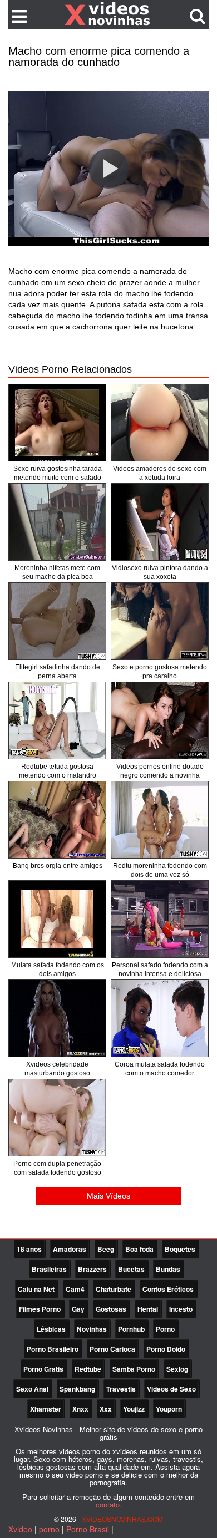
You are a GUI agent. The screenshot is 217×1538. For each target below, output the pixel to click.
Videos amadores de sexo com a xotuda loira (159, 473)
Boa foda (139, 1249)
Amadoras (69, 1249)
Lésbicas (51, 1329)
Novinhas (92, 1329)
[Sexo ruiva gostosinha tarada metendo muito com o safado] (57, 422)
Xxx (106, 1409)
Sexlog (177, 1369)
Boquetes (180, 1249)
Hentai (147, 1309)
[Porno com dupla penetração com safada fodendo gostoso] (57, 1117)
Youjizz (134, 1409)
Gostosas (111, 1309)
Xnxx (80, 1409)
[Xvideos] (108, 14)
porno (49, 1529)
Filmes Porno (40, 1309)
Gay (78, 1309)
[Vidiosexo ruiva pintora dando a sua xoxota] (159, 522)
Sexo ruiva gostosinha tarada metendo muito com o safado (57, 473)
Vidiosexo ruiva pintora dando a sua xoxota (160, 572)
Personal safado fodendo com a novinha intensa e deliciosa (160, 969)
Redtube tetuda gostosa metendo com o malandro (57, 771)
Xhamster (45, 1409)
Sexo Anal (32, 1389)
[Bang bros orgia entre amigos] (57, 819)
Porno (165, 1329)
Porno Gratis (43, 1369)
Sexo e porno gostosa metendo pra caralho (159, 671)
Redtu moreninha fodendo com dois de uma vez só (160, 870)
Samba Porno (133, 1369)
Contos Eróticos (168, 1289)
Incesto (181, 1309)
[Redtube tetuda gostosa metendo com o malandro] (57, 720)
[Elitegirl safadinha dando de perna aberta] (57, 621)
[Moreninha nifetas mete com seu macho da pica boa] (57, 522)
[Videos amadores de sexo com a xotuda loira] (159, 422)
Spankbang (77, 1389)
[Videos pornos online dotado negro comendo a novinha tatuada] (159, 720)
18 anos (29, 1249)
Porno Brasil (87, 1529)
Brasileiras (49, 1269)
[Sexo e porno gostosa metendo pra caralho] (159, 621)
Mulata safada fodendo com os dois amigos (57, 969)
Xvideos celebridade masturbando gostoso (57, 1068)
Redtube (88, 1369)
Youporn (169, 1409)
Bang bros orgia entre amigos (57, 866)
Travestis (121, 1389)
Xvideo (20, 1529)
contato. (109, 1504)
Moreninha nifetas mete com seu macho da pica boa (57, 572)
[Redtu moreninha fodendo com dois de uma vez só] (159, 819)
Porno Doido (165, 1349)
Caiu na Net (36, 1289)
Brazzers (92, 1269)
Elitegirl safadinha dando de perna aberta (57, 671)
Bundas (168, 1269)
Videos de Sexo (171, 1389)
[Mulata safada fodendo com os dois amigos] (57, 919)
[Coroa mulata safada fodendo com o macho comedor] (159, 1018)
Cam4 (75, 1289)
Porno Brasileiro (52, 1349)
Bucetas (131, 1269)
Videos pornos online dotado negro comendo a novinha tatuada (160, 775)
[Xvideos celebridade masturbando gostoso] (57, 1018)
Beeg (105, 1249)
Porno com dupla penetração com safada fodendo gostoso (57, 1168)
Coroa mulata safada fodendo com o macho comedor (160, 1068)
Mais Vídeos (108, 1195)
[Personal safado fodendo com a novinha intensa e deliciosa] (159, 919)
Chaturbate (113, 1289)
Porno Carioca (112, 1349)
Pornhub (131, 1329)
